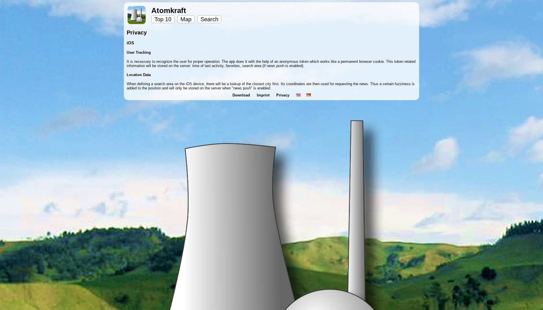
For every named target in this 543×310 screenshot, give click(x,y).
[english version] (298, 95)
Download (241, 95)
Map (185, 19)
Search (209, 19)
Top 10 (162, 19)
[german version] (308, 95)
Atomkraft (168, 10)
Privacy (283, 95)
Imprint (264, 95)
